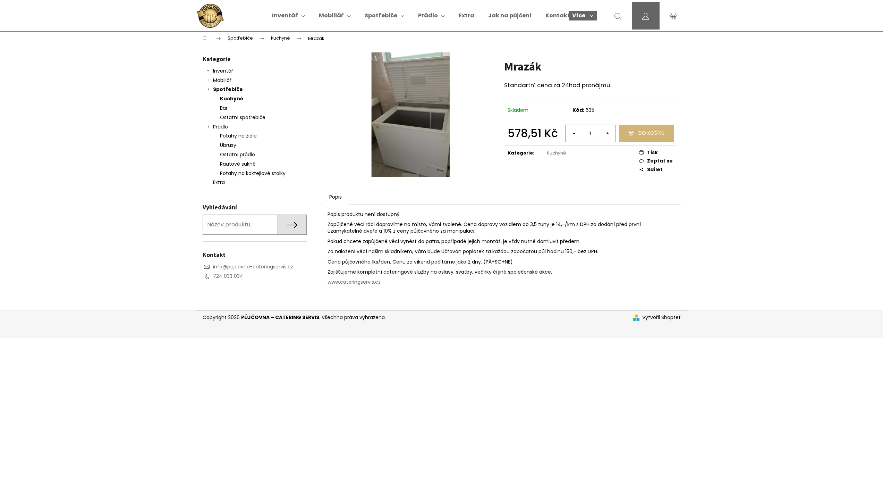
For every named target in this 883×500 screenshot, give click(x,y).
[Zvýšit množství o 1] (607, 133)
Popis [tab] (335, 196)
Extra (219, 182)
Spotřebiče (228, 89)
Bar (224, 108)
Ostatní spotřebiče (242, 117)
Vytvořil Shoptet (661, 317)
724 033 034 (228, 276)
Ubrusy (228, 145)
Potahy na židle (238, 135)
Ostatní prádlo (237, 154)
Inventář (223, 70)
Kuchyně (231, 98)
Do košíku (651, 133)
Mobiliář (222, 80)
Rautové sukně (238, 163)
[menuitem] (288, 16)
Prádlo (220, 126)
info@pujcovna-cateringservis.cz (253, 266)
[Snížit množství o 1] (574, 133)
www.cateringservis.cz (354, 281)
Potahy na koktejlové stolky (253, 173)
